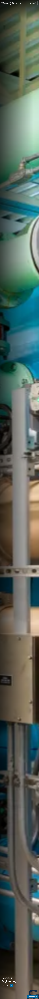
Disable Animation (32, 996)
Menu (32, 3)
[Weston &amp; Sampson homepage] (11, 3)
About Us (5, 985)
